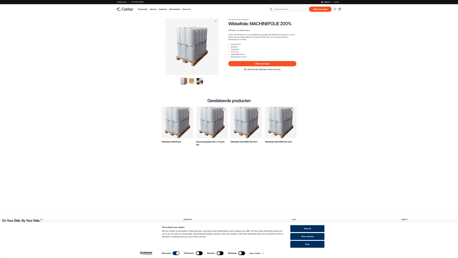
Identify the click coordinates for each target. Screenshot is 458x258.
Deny (307, 244)
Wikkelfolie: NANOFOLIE (171, 142)
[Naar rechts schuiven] (220, 48)
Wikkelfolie (245, 19)
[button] (143, 9)
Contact (336, 2)
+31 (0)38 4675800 (137, 2)
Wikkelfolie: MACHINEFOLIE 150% (244, 142)
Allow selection (307, 236)
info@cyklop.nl (122, 2)
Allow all (307, 229)
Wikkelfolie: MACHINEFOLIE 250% (279, 142)
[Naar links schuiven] (163, 48)
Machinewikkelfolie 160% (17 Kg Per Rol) (210, 143)
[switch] (199, 253)
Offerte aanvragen (320, 9)
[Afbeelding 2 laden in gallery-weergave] (192, 81)
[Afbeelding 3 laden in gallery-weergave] (199, 81)
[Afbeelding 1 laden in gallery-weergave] (184, 81)
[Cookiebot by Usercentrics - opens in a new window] (146, 253)
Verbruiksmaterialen (234, 19)
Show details (255, 253)
